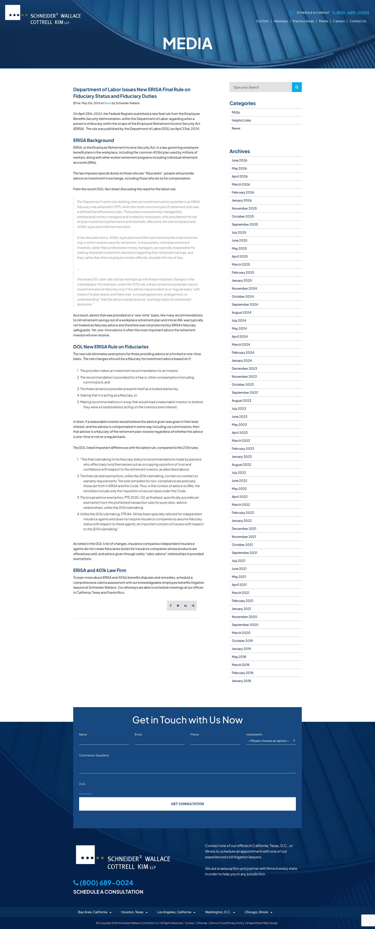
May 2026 (239, 168)
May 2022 (239, 488)
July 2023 (239, 408)
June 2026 (239, 160)
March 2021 (240, 593)
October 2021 (242, 545)
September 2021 (244, 553)
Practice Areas (303, 21)
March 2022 (241, 504)
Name (83, 734)
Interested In (254, 734)
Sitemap (202, 923)
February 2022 (243, 512)
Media (323, 21)
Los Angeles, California (174, 912)
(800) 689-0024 (106, 882)
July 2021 (238, 561)
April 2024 (240, 336)
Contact (190, 923)
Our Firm (262, 21)
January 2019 (241, 649)
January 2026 (242, 200)
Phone (194, 734)
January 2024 (242, 360)
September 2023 (245, 392)
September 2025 (245, 224)
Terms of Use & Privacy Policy (227, 923)
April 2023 (240, 432)
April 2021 (239, 585)
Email (138, 734)
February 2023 (243, 448)
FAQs (236, 112)
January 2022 (242, 520)
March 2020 (241, 633)
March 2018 (240, 665)
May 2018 (239, 657)
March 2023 (241, 440)
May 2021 (239, 577)
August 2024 (241, 312)
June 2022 (239, 480)
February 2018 (242, 673)
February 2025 (243, 272)
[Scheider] (43, 14)
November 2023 (244, 376)
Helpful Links (241, 120)
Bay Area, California (92, 912)
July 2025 (239, 232)
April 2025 (240, 256)
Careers (339, 21)
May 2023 (239, 424)
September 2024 (245, 304)
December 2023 (244, 368)
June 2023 (239, 416)
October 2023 (243, 384)
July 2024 (239, 320)
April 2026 (240, 176)
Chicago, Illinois (256, 912)
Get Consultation (187, 804)
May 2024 (239, 328)
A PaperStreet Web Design (262, 923)
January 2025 (242, 280)
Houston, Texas (132, 912)
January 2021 (241, 609)
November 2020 (244, 617)
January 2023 (242, 456)
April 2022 (240, 496)
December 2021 (244, 529)
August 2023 (241, 400)
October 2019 (242, 641)
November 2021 (244, 537)
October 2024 (243, 296)
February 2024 (243, 352)
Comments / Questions (94, 755)
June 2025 (239, 240)
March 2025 (241, 264)
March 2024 (241, 344)
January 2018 (241, 681)
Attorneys (281, 21)
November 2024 (244, 288)
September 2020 (245, 625)
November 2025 (244, 208)
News (108, 103)
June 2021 (239, 569)
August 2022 (241, 464)
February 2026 (243, 192)
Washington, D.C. (218, 912)
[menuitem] (265, 160)
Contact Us (358, 21)
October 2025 (243, 216)
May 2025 (239, 248)
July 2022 (239, 472)
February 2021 (242, 601)
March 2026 (241, 184)
